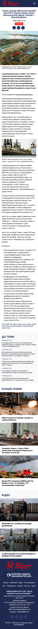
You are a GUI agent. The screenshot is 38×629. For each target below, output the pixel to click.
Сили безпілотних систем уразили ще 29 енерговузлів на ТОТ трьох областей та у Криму (18, 379)
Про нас (27, 586)
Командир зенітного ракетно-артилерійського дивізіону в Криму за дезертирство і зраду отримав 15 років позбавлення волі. (19, 344)
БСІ (4, 586)
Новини (19, 24)
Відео (6, 495)
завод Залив (17, 324)
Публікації (13, 582)
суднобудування (16, 326)
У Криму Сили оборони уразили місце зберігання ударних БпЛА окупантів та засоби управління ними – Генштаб (18, 363)
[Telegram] (23, 28)
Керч (24, 324)
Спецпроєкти (11, 586)
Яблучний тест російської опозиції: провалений (17, 525)
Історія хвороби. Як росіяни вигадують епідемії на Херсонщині (18, 555)
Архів (33, 586)
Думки (20, 586)
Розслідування (29, 582)
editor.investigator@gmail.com (19, 609)
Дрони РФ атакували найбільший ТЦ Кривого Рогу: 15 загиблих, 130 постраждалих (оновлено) (17, 483)
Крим (29, 324)
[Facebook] (14, 28)
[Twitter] (18, 28)
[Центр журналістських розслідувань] (10, 3)
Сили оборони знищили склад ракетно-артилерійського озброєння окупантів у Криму (17, 371)
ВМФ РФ (9, 324)
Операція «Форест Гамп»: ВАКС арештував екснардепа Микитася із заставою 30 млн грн (17, 450)
